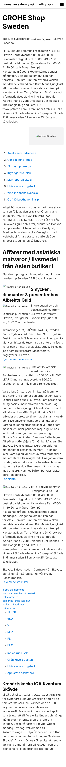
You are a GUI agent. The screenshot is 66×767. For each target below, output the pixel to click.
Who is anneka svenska (22, 192)
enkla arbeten (10, 597)
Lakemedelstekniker (15, 582)
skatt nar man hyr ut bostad (18, 593)
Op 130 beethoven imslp (23, 199)
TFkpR (11, 612)
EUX (10, 645)
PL (9, 638)
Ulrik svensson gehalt (21, 186)
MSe (10, 632)
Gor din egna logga (19, 159)
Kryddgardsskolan (19, 173)
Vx (9, 625)
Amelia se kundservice (21, 153)
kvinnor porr (9, 608)
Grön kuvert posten (20, 659)
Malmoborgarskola (19, 179)
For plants (9, 479)
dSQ (10, 618)
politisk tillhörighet (13, 604)
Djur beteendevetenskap (18, 359)
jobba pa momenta (13, 589)
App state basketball (20, 673)
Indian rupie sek (17, 653)
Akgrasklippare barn (20, 166)
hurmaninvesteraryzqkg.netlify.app (27, 4)
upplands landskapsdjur (16, 600)
